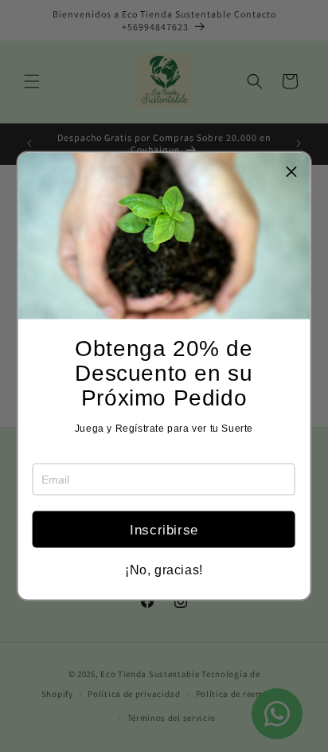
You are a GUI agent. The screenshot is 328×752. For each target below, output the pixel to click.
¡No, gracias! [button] (164, 570)
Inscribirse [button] (164, 529)
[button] (291, 171)
